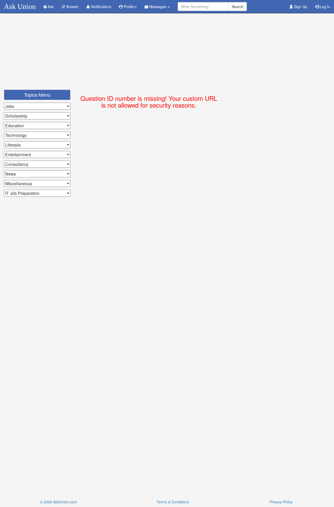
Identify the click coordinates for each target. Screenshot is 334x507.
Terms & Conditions (173, 501)
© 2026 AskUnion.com (58, 501)
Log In (324, 6)
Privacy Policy (281, 501)
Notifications (100, 6)
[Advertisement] (167, 53)
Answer (72, 6)
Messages (157, 6)
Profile (128, 6)
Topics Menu (37, 94)
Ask (50, 6)
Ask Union (20, 6)
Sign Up (300, 6)
